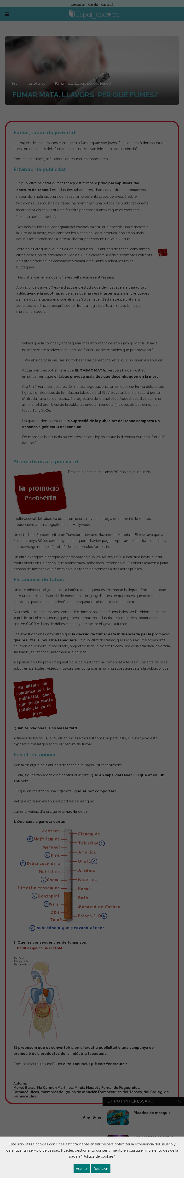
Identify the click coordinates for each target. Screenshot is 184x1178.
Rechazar (101, 1168)
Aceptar (82, 1168)
